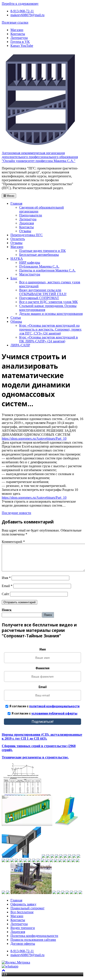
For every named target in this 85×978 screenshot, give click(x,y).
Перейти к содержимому (20, 3)
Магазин (16, 30)
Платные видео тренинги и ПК (42, 251)
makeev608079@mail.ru (27, 15)
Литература (19, 38)
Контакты (17, 34)
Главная (16, 203)
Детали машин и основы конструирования (51, 314)
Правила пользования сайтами (33, 939)
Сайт (5, 594)
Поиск (7, 610)
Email (7, 586)
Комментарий (13, 542)
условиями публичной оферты (54, 713)
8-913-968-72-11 (22, 11)
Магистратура (29, 274)
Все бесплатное (22, 912)
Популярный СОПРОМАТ (39, 298)
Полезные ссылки (15, 22)
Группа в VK (20, 42)
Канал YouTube (21, 45)
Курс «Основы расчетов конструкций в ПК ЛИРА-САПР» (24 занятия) (48, 339)
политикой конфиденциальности (54, 706)
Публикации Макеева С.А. (39, 266)
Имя (6, 578)
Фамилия (42, 668)
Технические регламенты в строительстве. (35, 757)
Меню (10, 195)
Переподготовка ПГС (26, 235)
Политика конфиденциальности (34, 936)
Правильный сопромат (27, 908)
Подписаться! (43, 722)
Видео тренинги (22, 928)
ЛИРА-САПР (20, 345)
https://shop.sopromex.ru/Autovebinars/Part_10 (34, 438)
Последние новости (16, 513)
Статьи (15, 317)
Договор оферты (22, 943)
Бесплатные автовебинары (39, 254)
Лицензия (26, 223)
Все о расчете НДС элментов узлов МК (48, 302)
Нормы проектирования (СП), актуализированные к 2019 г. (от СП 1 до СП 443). (42, 736)
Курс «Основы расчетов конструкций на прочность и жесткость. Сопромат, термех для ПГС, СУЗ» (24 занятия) (50, 329)
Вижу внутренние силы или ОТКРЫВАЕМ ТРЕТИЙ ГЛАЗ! (42, 292)
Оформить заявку (23, 904)
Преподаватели (30, 215)
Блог (13, 278)
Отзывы (25, 231)
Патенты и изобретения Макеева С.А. (47, 270)
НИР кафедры (29, 262)
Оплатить (17, 239)
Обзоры (16, 321)
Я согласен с (44, 706)
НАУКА (16, 258)
